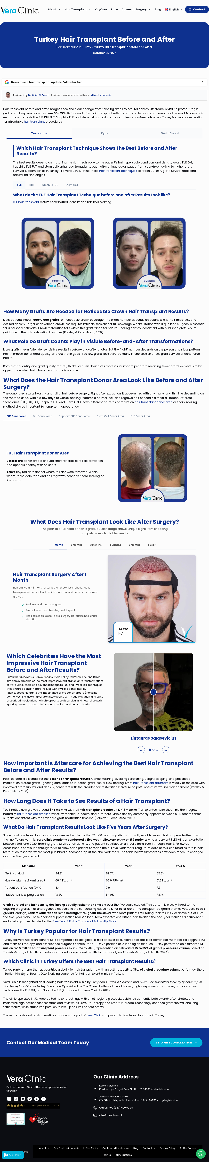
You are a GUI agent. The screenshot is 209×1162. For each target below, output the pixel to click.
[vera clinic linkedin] (36, 1099)
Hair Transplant (76, 9)
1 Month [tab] (58, 545)
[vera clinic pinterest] (43, 1099)
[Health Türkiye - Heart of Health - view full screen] (38, 1119)
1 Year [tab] (152, 545)
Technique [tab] (39, 133)
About (52, 9)
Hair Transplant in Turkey (73, 47)
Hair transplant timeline (33, 814)
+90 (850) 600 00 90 (121, 1107)
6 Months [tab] (134, 545)
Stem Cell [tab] (72, 185)
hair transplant (34, 122)
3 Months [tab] (96, 545)
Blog (158, 9)
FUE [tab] (19, 185)
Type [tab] (104, 133)
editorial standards (100, 95)
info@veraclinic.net (110, 1115)
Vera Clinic (94, 1015)
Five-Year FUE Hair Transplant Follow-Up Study (84, 921)
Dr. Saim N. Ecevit (38, 95)
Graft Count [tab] (170, 133)
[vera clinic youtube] (22, 1099)
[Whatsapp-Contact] (201, 1154)
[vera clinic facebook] (9, 1099)
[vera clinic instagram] (16, 1099)
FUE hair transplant (26, 202)
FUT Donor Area (140, 416)
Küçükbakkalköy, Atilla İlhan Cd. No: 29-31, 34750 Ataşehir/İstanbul (138, 1100)
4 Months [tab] (115, 545)
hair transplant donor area (154, 402)
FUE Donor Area (16, 416)
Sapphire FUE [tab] (49, 185)
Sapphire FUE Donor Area (74, 416)
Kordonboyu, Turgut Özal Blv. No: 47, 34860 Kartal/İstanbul (134, 1089)
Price (114, 9)
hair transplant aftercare (151, 783)
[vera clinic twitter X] (29, 1099)
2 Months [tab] (76, 545)
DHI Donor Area (42, 416)
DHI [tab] (31, 185)
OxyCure (101, 9)
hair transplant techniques (118, 171)
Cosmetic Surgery (134, 9)
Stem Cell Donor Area (110, 416)
